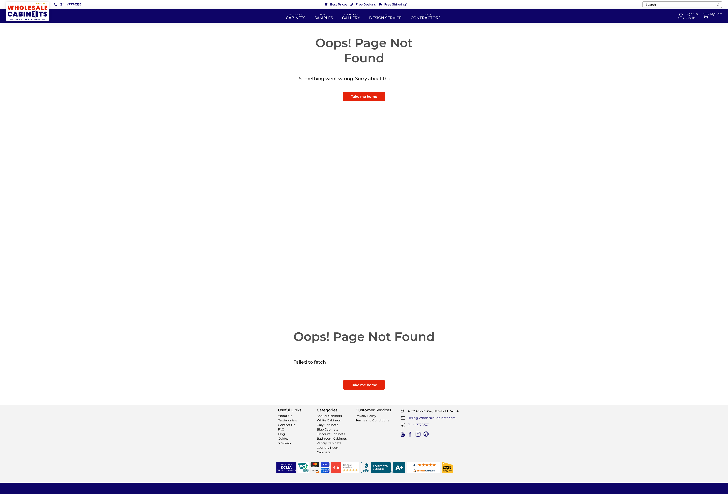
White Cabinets (329, 420)
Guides (283, 438)
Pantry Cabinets (329, 443)
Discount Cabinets (331, 434)
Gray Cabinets (327, 425)
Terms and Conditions (372, 420)
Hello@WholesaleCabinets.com (432, 418)
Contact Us (286, 425)
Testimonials (287, 420)
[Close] (718, 4)
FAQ (281, 429)
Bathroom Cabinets (332, 438)
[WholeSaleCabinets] (27, 11)
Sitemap (284, 443)
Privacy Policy (366, 416)
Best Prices (338, 4)
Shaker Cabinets (329, 416)
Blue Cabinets (327, 429)
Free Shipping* (395, 4)
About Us (285, 416)
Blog (281, 434)
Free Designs (366, 4)
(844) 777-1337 (71, 4)
